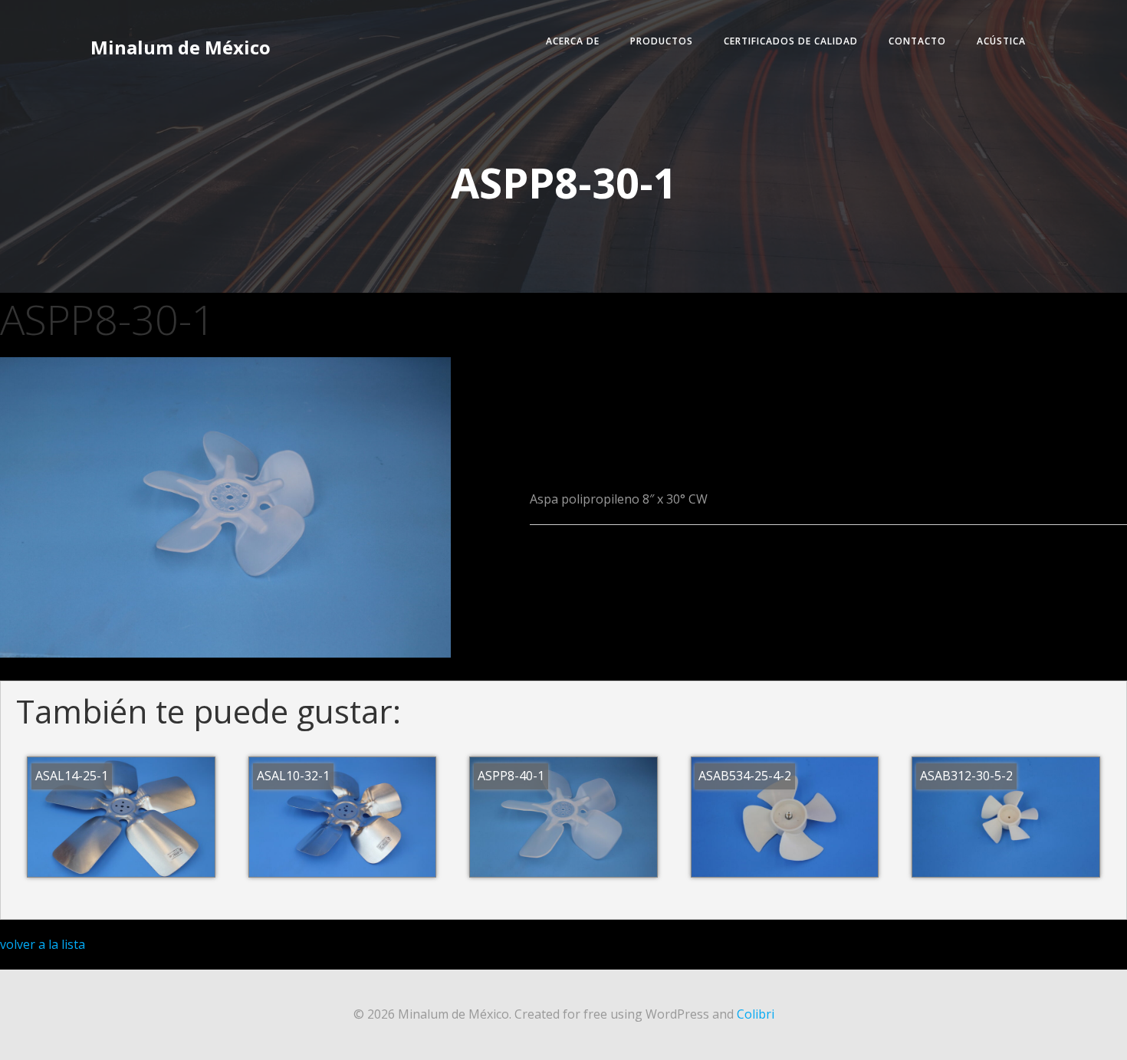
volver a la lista (42, 944)
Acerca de (573, 41)
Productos (661, 41)
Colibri (755, 1014)
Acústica (1001, 41)
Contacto (917, 41)
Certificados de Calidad (791, 41)
